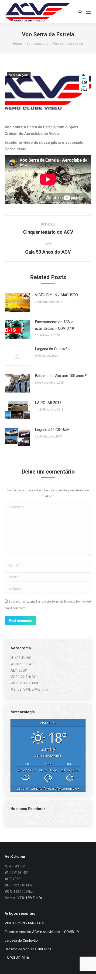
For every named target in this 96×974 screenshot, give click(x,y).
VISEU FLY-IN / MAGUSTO (56, 295)
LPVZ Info (40, 689)
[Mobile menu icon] (88, 11)
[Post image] (17, 302)
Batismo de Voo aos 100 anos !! (61, 376)
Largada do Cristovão (52, 349)
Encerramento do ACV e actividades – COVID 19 (54, 325)
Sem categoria (18, 75)
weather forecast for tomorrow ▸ (48, 788)
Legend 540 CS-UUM (52, 429)
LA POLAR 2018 (48, 402)
